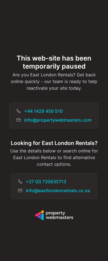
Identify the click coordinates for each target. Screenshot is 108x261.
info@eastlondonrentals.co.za (58, 190)
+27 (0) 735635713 (46, 181)
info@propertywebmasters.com (58, 120)
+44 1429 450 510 (43, 111)
